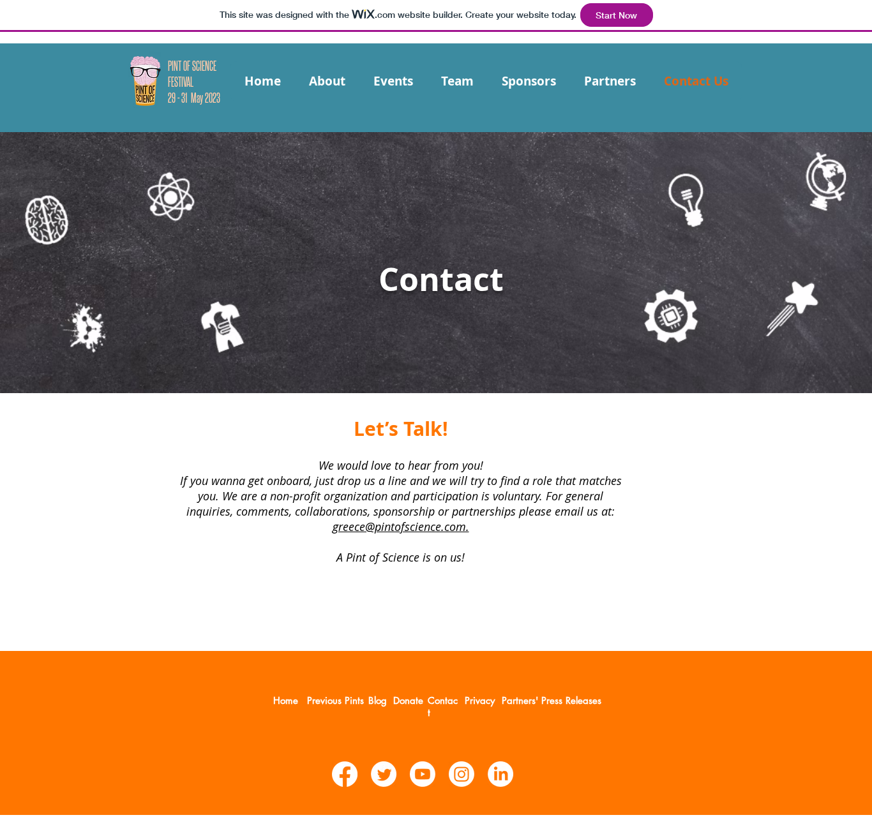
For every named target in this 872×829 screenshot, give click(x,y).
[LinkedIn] (500, 774)
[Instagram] (461, 774)
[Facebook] (344, 774)
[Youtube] (422, 774)
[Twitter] (383, 774)
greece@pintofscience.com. (401, 526)
